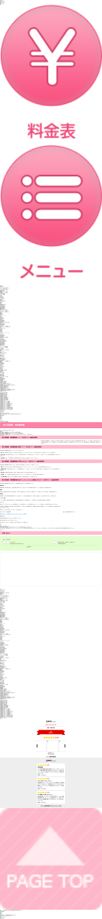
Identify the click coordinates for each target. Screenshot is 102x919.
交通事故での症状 (3, 390)
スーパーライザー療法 (3, 288)
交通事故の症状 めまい (4, 393)
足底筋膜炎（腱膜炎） (3, 677)
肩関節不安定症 (2, 651)
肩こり (1, 327)
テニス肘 (1, 334)
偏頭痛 (1, 313)
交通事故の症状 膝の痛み (4, 398)
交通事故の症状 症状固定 (4, 399)
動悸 (0, 610)
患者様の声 (2, 411)
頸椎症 (1, 319)
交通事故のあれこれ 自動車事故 (5, 405)
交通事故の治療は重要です (4, 387)
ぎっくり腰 (2, 351)
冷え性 (1, 296)
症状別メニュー (2, 420)
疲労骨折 (1, 299)
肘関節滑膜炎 (2, 339)
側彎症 (1, 607)
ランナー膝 (2, 356)
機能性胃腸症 (2, 308)
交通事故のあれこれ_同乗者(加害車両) (6, 403)
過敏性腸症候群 (2, 307)
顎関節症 (1, 317)
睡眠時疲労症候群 (3, 304)
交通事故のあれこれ (3, 400)
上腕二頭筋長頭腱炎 (3, 648)
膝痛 (0, 352)
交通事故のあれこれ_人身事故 (5, 709)
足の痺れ (1, 364)
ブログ (1, 412)
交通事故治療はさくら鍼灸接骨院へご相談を (7, 389)
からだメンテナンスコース (4, 287)
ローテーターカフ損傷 (3, 346)
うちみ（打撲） (2, 294)
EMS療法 (1, 286)
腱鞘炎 (1, 329)
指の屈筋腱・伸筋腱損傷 (4, 337)
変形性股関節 (2, 363)
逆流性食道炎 (2, 613)
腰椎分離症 (2, 355)
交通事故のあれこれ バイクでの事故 (6, 409)
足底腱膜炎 (2, 370)
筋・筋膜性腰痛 (2, 359)
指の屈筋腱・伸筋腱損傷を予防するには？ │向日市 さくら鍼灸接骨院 (11, 433)
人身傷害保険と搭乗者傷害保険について (6, 390)
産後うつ (1, 302)
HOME (1, 418)
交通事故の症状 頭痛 (3, 393)
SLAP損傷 (1, 348)
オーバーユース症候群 (3, 311)
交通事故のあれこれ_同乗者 (4, 402)
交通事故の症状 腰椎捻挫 (4, 397)
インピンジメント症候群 (4, 347)
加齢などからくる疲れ (3, 309)
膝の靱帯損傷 (2, 378)
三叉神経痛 (2, 318)
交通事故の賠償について (4, 695)
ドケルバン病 (2, 338)
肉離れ (1, 361)
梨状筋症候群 (2, 372)
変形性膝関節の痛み (3, 352)
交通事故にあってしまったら (5, 384)
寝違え (1, 622)
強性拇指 (1, 645)
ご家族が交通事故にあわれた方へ (5, 383)
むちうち (1, 391)
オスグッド (2, 353)
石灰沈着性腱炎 (2, 686)
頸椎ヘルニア (2, 317)
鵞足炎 (1, 371)
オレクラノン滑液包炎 (3, 654)
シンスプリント (2, 354)
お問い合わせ (2, 435)
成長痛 (1, 369)
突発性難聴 (2, 320)
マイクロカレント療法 (3, 289)
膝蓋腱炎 (1, 377)
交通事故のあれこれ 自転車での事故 (6, 715)
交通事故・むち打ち (3, 381)
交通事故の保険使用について (5, 385)
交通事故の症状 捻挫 (3, 396)
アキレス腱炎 (2, 366)
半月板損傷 (2, 671)
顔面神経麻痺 (2, 320)
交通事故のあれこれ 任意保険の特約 (6, 712)
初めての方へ (2, 410)
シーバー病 (2, 373)
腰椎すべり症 (2, 355)
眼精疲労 (1, 314)
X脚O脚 (1, 674)
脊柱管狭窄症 (2, 324)
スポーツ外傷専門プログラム (5, 288)
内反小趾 (1, 367)
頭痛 (0, 312)
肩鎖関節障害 (2, 343)
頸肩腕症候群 (2, 335)
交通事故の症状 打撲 (3, 395)
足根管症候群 (2, 683)
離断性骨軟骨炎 (2, 616)
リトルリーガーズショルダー (5, 332)
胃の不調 (1, 297)
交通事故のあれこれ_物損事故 (5, 404)
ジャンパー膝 (2, 357)
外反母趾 (1, 368)
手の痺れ (1, 636)
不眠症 (1, 295)
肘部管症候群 (2, 642)
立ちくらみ (2, 301)
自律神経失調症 (2, 293)
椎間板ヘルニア (2, 358)
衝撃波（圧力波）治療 (3, 598)
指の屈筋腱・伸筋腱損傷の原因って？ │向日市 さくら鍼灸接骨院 (11, 432)
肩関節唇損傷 (2, 344)
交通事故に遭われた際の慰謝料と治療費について (8, 692)
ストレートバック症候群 (4, 633)
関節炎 (1, 365)
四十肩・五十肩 (2, 328)
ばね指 (1, 330)
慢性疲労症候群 (2, 300)
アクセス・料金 (2, 589)
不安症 (1, 303)
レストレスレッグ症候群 (4, 376)
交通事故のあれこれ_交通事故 (5, 401)
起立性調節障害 (2, 306)
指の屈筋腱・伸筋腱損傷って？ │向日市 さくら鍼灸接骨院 (10, 432)
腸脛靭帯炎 (2, 360)
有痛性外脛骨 (2, 375)
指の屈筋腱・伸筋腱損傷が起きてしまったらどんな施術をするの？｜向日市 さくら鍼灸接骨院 (16, 434)
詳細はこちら (2, 529)
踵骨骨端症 (2, 374)
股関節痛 (1, 362)
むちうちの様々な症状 (3, 392)
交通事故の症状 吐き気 (4, 394)
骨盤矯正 (1, 291)
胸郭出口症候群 (2, 323)
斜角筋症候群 (2, 321)
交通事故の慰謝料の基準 (4, 386)
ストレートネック (3, 315)
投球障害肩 (2, 336)
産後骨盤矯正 (2, 290)
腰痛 (0, 350)
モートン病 (2, 680)
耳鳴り (1, 316)
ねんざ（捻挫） (2, 601)
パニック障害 (2, 298)
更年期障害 (2, 604)
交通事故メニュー (3, 380)
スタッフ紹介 (2, 591)
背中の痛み (2, 323)
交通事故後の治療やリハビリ (5, 388)
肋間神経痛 (2, 325)
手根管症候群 (2, 341)
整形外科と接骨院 (3, 382)
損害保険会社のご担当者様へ (5, 413)
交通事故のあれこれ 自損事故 (5, 406)
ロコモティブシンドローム (4, 310)
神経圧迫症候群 (2, 340)
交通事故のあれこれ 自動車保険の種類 (6, 407)
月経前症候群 (2, 305)
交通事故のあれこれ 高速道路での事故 (6, 408)
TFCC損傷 (1, 349)
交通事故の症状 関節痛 (4, 706)
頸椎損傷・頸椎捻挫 (3, 396)
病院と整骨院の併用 (3, 689)
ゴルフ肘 (1, 333)
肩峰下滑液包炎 (2, 342)
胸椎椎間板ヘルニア (3, 358)
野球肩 (1, 331)
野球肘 (1, 639)
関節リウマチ (2, 345)
